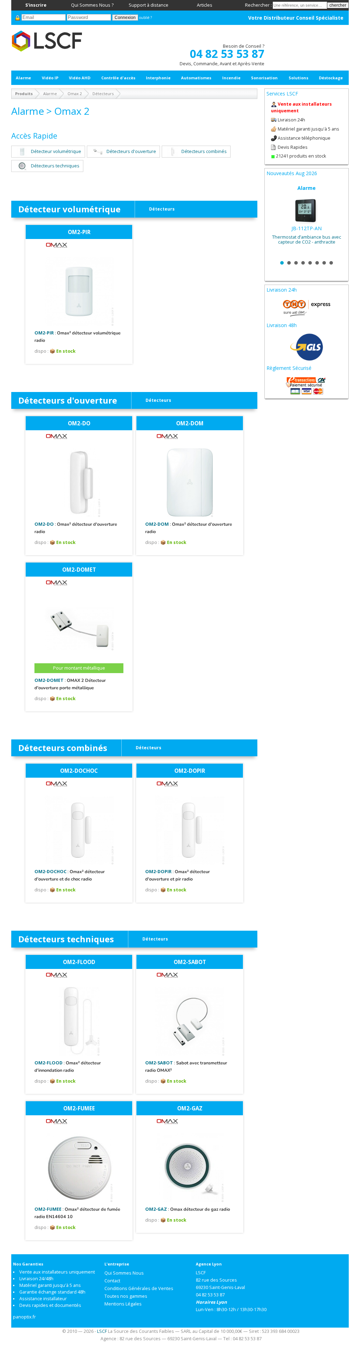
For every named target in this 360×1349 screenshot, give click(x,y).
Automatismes (196, 77)
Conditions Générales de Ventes (138, 1288)
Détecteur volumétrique (56, 151)
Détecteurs (103, 93)
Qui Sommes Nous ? (92, 5)
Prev (275, 220)
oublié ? (145, 17)
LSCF (102, 1331)
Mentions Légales (123, 1304)
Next (337, 220)
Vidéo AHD (79, 77)
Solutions (298, 77)
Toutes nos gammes (125, 1296)
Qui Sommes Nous (124, 1273)
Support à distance (148, 5)
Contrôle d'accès (118, 77)
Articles (204, 5)
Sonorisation (264, 77)
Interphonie (158, 77)
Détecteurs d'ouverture (131, 151)
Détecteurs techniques (55, 166)
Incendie (231, 77)
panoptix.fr (24, 1317)
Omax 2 (75, 93)
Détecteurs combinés (204, 151)
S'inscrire (35, 5)
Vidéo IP (50, 77)
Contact (112, 1281)
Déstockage (331, 77)
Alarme (23, 77)
